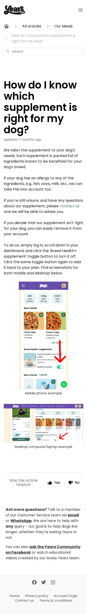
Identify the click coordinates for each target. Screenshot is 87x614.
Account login (65, 596)
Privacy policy (36, 596)
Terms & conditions (55, 600)
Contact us (24, 600)
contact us (69, 206)
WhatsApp (21, 520)
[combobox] (43, 51)
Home (14, 596)
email (73, 515)
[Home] (6, 26)
